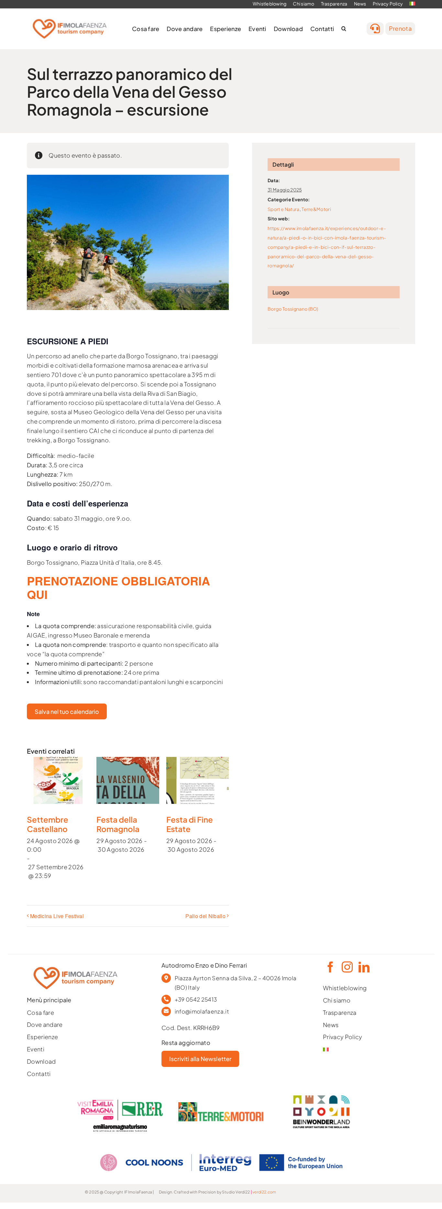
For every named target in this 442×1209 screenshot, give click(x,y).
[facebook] (330, 967)
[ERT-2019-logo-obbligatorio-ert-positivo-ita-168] (120, 1123)
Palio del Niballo (205, 916)
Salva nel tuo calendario (67, 711)
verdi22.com (264, 1192)
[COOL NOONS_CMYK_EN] (221, 1147)
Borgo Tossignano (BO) (293, 309)
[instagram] (346, 967)
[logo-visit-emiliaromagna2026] (120, 1102)
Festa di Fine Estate (189, 824)
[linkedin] (363, 967)
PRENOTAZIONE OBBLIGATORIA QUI (118, 587)
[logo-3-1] (221, 1105)
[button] (344, 28)
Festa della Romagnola (117, 824)
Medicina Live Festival (57, 916)
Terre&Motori (316, 209)
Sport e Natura (284, 209)
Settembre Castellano (47, 824)
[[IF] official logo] (69, 16)
